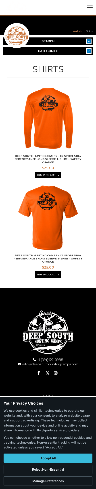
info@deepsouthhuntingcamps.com (50, 364)
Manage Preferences (48, 481)
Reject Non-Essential (48, 469)
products (77, 31)
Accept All (48, 458)
